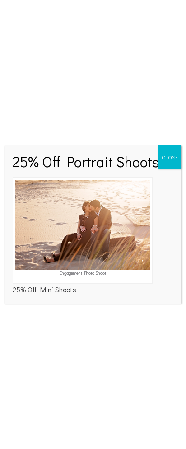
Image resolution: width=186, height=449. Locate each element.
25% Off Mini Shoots (44, 289)
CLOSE (170, 157)
